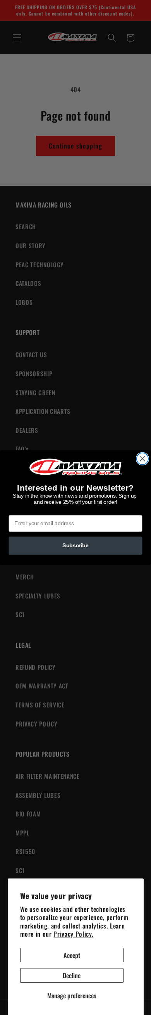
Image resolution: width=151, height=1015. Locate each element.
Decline (72, 975)
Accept (71, 955)
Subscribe (75, 545)
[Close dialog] (142, 459)
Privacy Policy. (73, 934)
